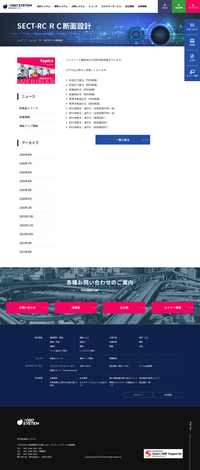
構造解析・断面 (56, 337)
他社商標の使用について (149, 378)
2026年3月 (25, 190)
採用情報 (142, 6)
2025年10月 (26, 234)
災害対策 (113, 337)
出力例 (192, 60)
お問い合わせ (192, 29)
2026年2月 (25, 199)
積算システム (61, 6)
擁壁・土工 (84, 337)
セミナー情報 (192, 75)
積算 (111, 346)
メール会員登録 (145, 366)
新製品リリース (28, 108)
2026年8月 (25, 154)
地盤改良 (113, 341)
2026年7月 (25, 163)
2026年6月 (25, 172)
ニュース (93, 6)
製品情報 (38, 337)
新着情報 (24, 117)
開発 (81, 346)
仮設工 (82, 341)
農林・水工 (143, 337)
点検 (141, 346)
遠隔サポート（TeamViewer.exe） (64, 370)
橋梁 (141, 341)
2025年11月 (26, 225)
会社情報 (129, 6)
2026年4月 (25, 181)
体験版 (192, 44)
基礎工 (53, 346)
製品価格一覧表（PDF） (119, 366)
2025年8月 (25, 252)
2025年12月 (26, 216)
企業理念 (54, 378)
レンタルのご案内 (87, 350)
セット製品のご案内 (58, 350)
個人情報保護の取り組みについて (123, 378)
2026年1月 (25, 207)
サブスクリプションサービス (62, 366)
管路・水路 (54, 341)
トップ (20, 40)
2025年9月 (25, 243)
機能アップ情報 (28, 126)
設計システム (43, 6)
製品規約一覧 (144, 382)
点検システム (78, 6)
